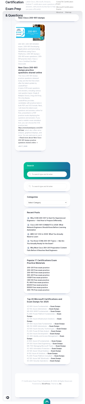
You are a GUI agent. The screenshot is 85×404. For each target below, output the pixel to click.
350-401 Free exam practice (38, 275)
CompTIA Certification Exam (64, 3)
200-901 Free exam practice (38, 272)
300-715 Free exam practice (38, 290)
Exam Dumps (55, 306)
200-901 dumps (33, 54)
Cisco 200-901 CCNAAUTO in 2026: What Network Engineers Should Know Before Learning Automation (46, 227)
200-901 (21, 44)
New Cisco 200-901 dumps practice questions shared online (30, 70)
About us (59, 12)
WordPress (46, 384)
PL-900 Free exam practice (38, 282)
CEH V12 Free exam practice (38, 280)
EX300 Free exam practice (37, 287)
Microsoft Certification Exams (64, 8)
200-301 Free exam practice (38, 270)
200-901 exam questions (27, 56)
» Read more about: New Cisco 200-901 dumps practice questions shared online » (29, 140)
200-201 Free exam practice (38, 268)
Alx (60, 384)
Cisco (34, 59)
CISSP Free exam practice (37, 277)
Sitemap (68, 12)
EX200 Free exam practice (37, 285)
